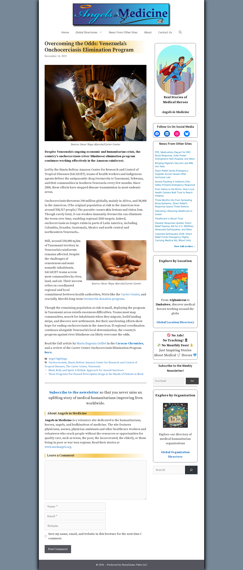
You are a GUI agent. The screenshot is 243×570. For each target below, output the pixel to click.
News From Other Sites (123, 32)
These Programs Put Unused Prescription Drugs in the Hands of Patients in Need (96, 374)
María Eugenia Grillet (91, 343)
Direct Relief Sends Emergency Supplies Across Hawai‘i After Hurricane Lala (171, 173)
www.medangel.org (58, 447)
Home (65, 32)
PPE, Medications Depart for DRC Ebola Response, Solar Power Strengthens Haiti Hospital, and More (175, 155)
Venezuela (94, 366)
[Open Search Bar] (180, 32)
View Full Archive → (185, 246)
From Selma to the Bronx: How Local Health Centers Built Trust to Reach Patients (174, 192)
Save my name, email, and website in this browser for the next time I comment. (94, 536)
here (48, 352)
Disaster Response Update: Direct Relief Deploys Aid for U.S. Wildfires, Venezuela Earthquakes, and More (174, 226)
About (148, 32)
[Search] (191, 470)
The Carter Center (76, 366)
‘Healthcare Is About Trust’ (169, 218)
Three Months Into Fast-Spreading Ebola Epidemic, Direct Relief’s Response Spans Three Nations (173, 203)
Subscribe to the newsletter (74, 392)
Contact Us (165, 32)
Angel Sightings (58, 358)
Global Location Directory (175, 322)
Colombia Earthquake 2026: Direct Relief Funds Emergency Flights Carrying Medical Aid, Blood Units (173, 237)
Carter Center (130, 294)
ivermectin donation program (103, 299)
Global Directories (87, 32)
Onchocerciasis (58, 362)
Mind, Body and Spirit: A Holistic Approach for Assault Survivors (86, 370)
